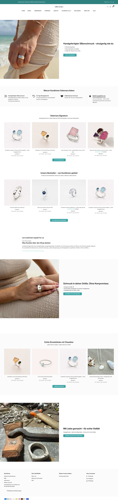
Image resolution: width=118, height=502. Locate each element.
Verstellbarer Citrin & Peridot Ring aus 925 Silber (45, 150)
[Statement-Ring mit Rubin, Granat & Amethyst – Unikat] (101, 135)
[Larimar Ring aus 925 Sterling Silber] (45, 362)
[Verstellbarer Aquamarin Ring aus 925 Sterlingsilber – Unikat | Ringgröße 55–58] (17, 135)
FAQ (33, 480)
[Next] (115, 140)
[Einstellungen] (110, 6)
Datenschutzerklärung (9, 476)
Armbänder (37, 10)
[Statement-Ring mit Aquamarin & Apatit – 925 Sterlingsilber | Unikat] (45, 193)
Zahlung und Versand (37, 478)
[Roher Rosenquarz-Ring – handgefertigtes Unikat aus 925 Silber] (73, 135)
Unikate (56, 10)
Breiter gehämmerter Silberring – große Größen (100, 207)
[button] (98, 152)
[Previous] (2, 140)
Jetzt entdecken (70, 55)
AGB (5, 478)
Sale (94, 10)
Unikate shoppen (59, 386)
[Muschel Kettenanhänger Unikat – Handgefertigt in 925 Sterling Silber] (101, 362)
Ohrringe (47, 10)
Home (23, 10)
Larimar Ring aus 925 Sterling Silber (45, 376)
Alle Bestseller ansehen (59, 220)
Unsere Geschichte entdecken (73, 435)
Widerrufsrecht (8, 482)
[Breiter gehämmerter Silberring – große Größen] (101, 193)
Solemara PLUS (66, 10)
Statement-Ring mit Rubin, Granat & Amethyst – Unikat (101, 150)
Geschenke (77, 10)
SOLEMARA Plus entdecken (72, 293)
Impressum (7, 480)
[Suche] (108, 6)
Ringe (29, 10)
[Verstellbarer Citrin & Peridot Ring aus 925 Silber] (45, 135)
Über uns (86, 10)
